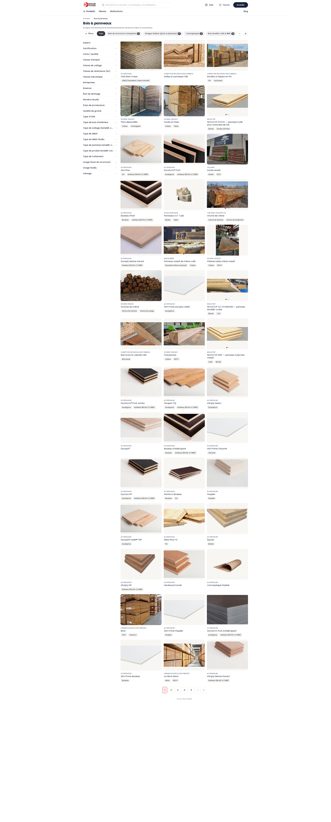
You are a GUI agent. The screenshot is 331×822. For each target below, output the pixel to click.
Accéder (241, 5)
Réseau (102, 11)
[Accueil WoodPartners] (89, 5)
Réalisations (116, 11)
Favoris (226, 5)
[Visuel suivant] (201, 101)
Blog (246, 11)
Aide (211, 5)
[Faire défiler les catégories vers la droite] (240, 34)
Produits (90, 11)
